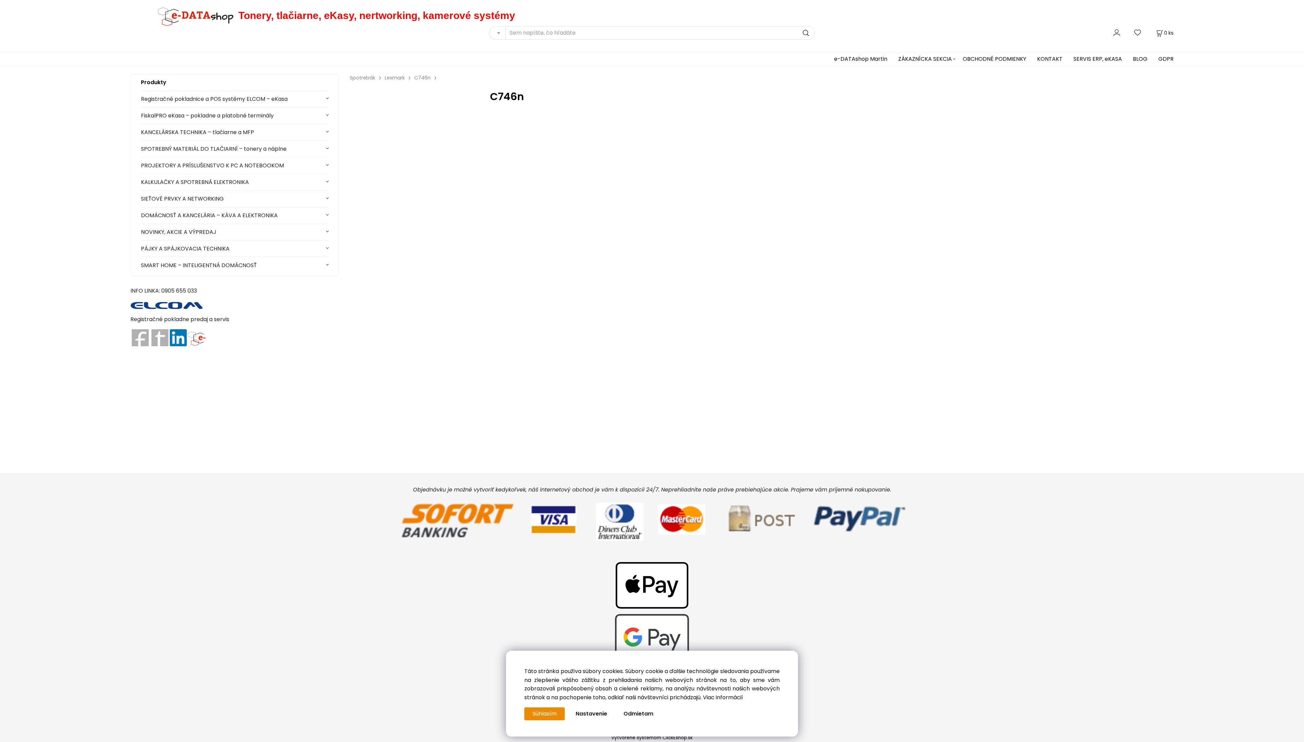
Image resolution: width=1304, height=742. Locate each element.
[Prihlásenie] (1117, 33)
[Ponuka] (196, 337)
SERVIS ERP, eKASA (1097, 59)
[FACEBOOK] (140, 337)
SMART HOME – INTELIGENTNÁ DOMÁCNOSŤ (199, 265)
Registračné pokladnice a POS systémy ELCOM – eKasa (214, 99)
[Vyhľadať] (497, 33)
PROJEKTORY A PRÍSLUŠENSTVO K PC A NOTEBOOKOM (212, 165)
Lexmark (395, 77)
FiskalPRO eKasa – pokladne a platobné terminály (207, 115)
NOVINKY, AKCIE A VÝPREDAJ (178, 232)
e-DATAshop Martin (860, 59)
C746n (422, 77)
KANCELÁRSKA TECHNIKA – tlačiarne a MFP (197, 132)
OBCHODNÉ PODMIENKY (994, 59)
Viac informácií (723, 697)
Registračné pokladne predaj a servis (179, 319)
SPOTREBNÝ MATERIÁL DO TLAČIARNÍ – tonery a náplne (214, 149)
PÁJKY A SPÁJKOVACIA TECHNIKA (185, 249)
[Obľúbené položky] (1138, 33)
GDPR (1166, 59)
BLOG (1140, 59)
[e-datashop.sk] (184, 15)
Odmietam (638, 714)
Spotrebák (362, 77)
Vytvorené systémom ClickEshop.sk (652, 738)
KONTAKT (1050, 59)
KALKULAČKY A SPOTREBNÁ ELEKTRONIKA (195, 182)
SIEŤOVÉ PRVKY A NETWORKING (182, 199)
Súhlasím (544, 714)
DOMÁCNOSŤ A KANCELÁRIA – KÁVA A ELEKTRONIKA (209, 215)
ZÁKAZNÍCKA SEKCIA (925, 59)
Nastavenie (591, 714)
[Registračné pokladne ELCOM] (166, 305)
